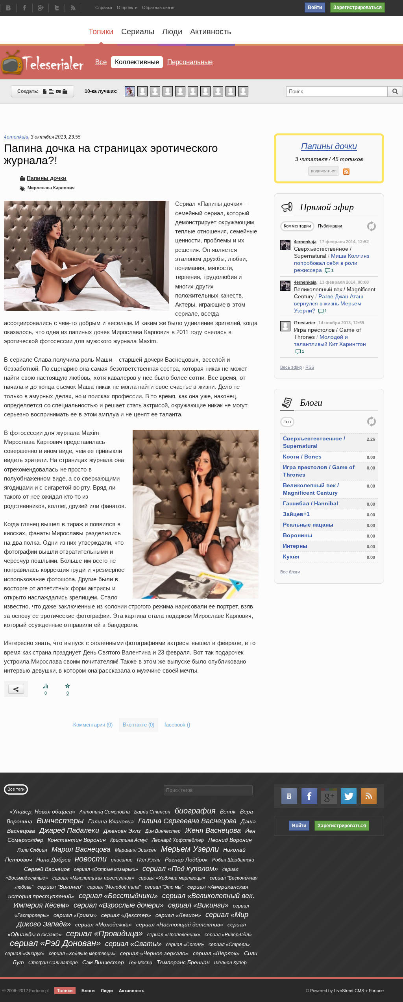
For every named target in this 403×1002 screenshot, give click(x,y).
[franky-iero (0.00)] (193, 91)
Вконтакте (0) (138, 725)
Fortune (376, 990)
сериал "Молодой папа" (113, 887)
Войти (315, 7)
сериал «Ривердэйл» (228, 934)
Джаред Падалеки (69, 830)
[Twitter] (57, 8)
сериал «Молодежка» (103, 924)
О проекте (127, 7)
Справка (103, 7)
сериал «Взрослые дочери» (119, 905)
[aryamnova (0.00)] (168, 91)
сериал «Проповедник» (173, 934)
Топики (101, 31)
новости (91, 858)
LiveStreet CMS (349, 990)
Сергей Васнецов (47, 869)
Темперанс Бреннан (183, 962)
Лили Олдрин (32, 850)
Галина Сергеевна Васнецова (187, 821)
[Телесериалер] (42, 62)
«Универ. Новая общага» (42, 811)
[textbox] (208, 790)
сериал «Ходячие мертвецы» (172, 878)
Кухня (291, 556)
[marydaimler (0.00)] (218, 91)
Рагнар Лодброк (186, 859)
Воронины (297, 535)
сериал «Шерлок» (216, 953)
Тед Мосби (140, 962)
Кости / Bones (302, 456)
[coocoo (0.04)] (130, 91)
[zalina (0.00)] (243, 91)
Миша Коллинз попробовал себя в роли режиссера (331, 263)
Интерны (295, 546)
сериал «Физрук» (24, 953)
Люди (172, 31)
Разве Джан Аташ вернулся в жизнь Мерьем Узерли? (328, 303)
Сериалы (137, 31)
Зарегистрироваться (357, 7)
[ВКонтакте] (8, 8)
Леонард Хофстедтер (178, 840)
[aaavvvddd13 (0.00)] (205, 91)
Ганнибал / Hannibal (310, 503)
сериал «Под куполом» (180, 869)
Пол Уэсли (149, 860)
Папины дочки (329, 146)
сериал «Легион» (178, 915)
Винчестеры (60, 820)
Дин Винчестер (163, 831)
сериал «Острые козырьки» (106, 869)
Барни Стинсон (152, 812)
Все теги (15, 789)
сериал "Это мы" (164, 887)
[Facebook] (24, 8)
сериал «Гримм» (75, 915)
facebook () (177, 725)
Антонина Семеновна (104, 812)
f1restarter (304, 322)
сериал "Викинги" (60, 887)
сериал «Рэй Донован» (55, 943)
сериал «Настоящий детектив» (179, 924)
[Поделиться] (16, 689)
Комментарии (297, 226)
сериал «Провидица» (104, 933)
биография (195, 810)
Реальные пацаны (308, 524)
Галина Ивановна (111, 821)
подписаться (323, 170)
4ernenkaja (305, 241)
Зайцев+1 (296, 514)
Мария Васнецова (81, 849)
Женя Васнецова (213, 830)
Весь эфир (291, 367)
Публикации (330, 226)
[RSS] (73, 8)
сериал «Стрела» (229, 944)
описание (122, 860)
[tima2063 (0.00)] (155, 91)
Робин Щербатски (233, 860)
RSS (309, 367)
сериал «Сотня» (185, 944)
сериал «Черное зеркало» (154, 953)
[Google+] (40, 8)
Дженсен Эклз (122, 831)
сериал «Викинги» (198, 905)
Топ (287, 421)
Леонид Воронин (230, 840)
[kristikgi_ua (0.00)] (142, 91)
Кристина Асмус (129, 840)
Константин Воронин (77, 840)
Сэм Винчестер (103, 962)
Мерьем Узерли (190, 849)
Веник (228, 811)
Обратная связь (158, 7)
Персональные (190, 62)
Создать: (29, 91)
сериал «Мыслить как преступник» (93, 878)
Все (101, 62)
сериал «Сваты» (133, 944)
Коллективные (137, 62)
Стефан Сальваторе (53, 962)
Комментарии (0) (93, 725)
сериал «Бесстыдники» (118, 896)
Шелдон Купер (230, 962)
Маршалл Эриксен (136, 850)
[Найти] (395, 91)
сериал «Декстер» (126, 915)
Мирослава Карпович (51, 187)
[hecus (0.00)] (180, 91)
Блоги (88, 990)
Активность (210, 31)
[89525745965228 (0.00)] (231, 91)
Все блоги (290, 571)
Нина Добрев (53, 859)
